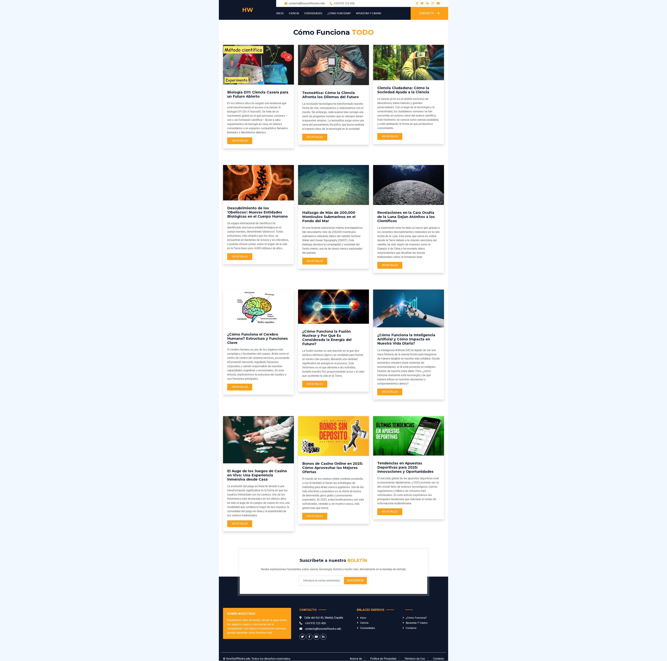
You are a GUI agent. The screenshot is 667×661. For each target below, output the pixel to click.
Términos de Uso (414, 659)
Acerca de (356, 659)
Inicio (280, 13)
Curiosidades (313, 13)
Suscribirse (355, 581)
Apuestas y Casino (368, 13)
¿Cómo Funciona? (339, 13)
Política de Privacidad (383, 659)
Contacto (426, 13)
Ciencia (294, 13)
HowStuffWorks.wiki (238, 659)
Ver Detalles (240, 141)
